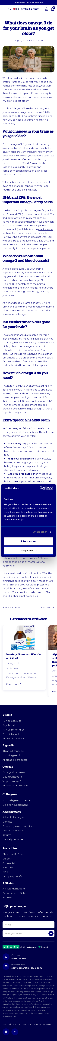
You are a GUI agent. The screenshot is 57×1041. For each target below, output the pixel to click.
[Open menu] (5, 9)
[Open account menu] (46, 9)
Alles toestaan (28, 541)
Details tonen (39, 531)
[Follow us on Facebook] (6, 1031)
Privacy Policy (27, 1024)
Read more (12, 684)
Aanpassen (27, 550)
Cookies (38, 1024)
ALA (35, 225)
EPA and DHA (10, 284)
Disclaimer (46, 1024)
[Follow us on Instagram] (14, 1031)
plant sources (45, 229)
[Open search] (10, 9)
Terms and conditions (11, 1024)
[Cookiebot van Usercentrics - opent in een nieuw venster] (40, 488)
